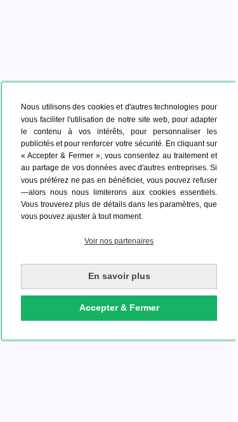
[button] (119, 241)
